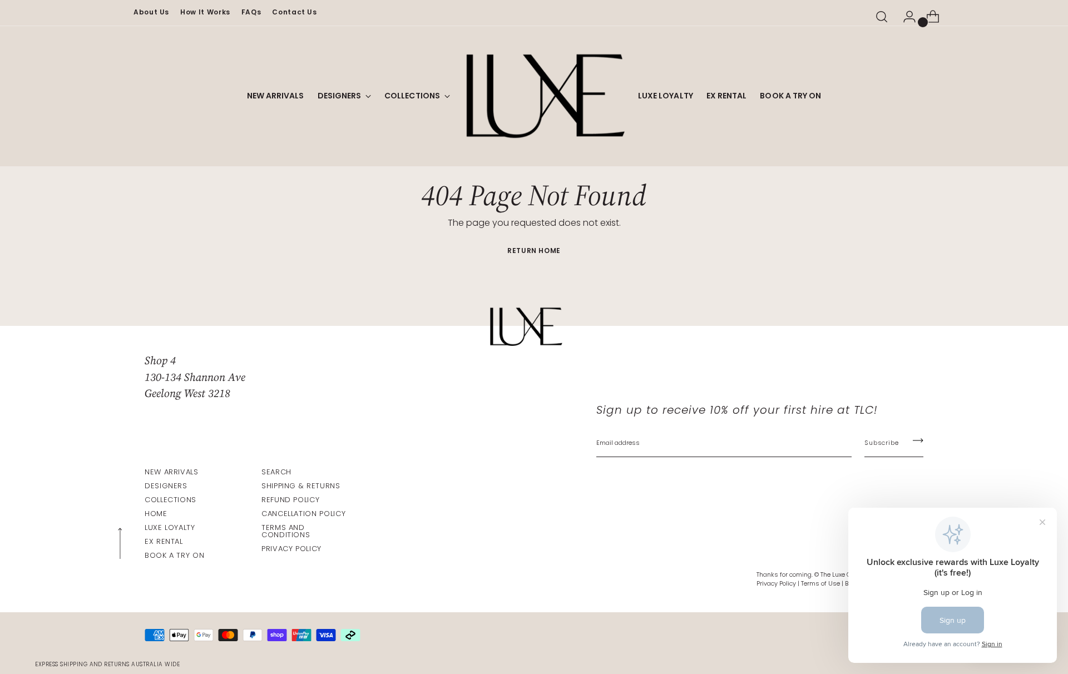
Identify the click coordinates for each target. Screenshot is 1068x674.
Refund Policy (290, 499)
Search (276, 472)
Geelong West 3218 (187, 393)
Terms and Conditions (285, 531)
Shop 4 (160, 360)
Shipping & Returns (300, 485)
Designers (166, 485)
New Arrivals (172, 472)
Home (156, 513)
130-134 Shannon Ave (195, 377)
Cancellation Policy (303, 513)
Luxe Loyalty (170, 527)
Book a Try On (174, 555)
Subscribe (881, 442)
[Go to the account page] (905, 17)
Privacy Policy (291, 548)
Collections (170, 499)
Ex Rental (164, 541)
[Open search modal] (882, 17)
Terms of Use (820, 583)
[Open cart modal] (928, 17)
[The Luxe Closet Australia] (544, 96)
